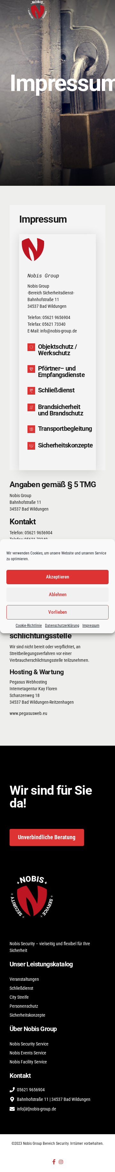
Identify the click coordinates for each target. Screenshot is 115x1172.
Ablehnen (57, 594)
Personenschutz (24, 1006)
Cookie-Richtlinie (29, 625)
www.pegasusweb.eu (28, 713)
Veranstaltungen (24, 979)
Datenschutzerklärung (62, 625)
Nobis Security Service (29, 1043)
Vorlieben (57, 612)
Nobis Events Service (28, 1052)
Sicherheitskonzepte (27, 1015)
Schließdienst (21, 988)
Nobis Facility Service (28, 1061)
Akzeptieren (57, 577)
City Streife (19, 997)
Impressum (90, 625)
